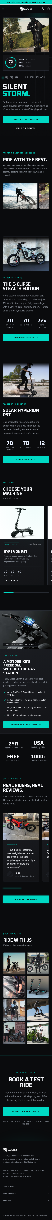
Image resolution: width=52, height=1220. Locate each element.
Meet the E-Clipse (25, 128)
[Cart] (49, 9)
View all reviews (26, 899)
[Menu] (3, 9)
